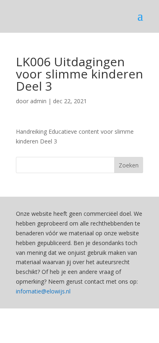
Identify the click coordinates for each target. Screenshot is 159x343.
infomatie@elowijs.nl (43, 291)
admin (38, 101)
